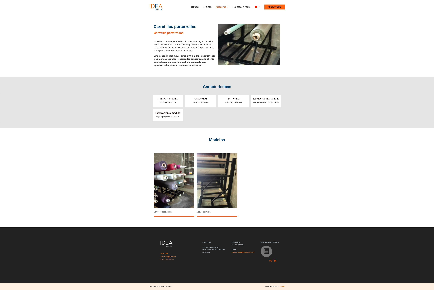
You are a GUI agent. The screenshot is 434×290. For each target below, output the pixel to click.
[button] (227, 7)
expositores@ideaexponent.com (243, 252)
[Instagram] (270, 260)
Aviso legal (164, 253)
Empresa (195, 7)
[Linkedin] (275, 260)
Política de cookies (167, 260)
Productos (221, 7)
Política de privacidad (168, 256)
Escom (282, 286)
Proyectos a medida (241, 7)
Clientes (207, 7)
